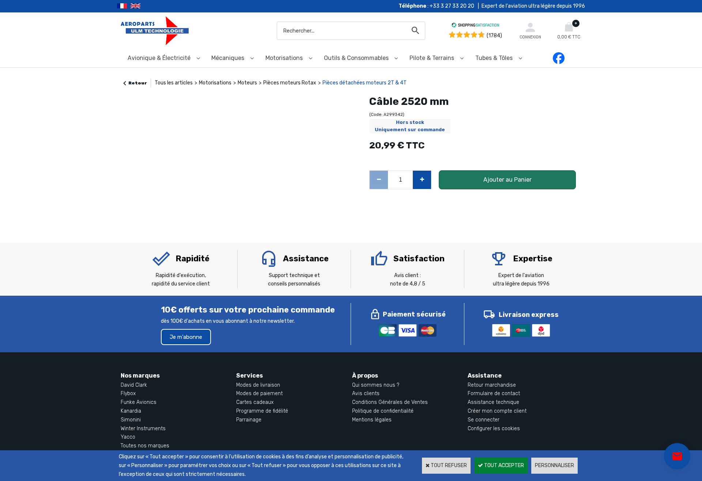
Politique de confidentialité (383, 411)
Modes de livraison (258, 385)
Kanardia (131, 411)
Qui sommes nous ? (375, 385)
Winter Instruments (143, 428)
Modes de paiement (259, 393)
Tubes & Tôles (494, 57)
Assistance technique (493, 402)
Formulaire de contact (494, 393)
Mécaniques (227, 57)
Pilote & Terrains (432, 57)
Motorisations (284, 57)
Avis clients (366, 393)
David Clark (134, 385)
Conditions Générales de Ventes (390, 402)
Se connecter (483, 420)
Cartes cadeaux (254, 402)
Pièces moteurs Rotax (289, 83)
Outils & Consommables (356, 57)
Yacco (128, 437)
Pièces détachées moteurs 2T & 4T (364, 83)
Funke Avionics (138, 402)
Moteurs (247, 83)
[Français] (124, 6)
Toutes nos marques (145, 446)
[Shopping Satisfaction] (475, 26)
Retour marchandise (492, 385)
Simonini (131, 420)
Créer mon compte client (497, 411)
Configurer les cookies (494, 428)
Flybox (128, 393)
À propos (365, 375)
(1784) (494, 36)
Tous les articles (174, 83)
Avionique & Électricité (159, 57)
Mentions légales (372, 420)
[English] (145, 6)
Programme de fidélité (262, 411)
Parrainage (248, 420)
